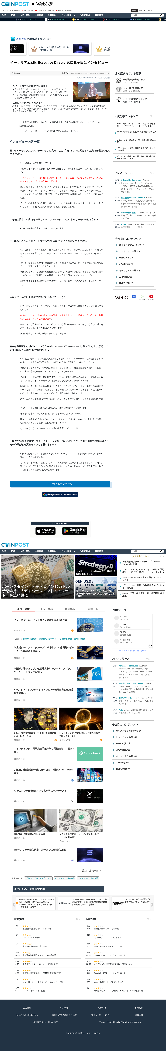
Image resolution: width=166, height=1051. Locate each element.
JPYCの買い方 (126, 264)
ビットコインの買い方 (133, 88)
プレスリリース (68, 15)
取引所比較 (85, 15)
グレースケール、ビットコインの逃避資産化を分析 (41, 620)
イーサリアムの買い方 (129, 270)
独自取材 (65, 73)
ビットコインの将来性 (11, 10)
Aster (123, 224)
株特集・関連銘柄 (65, 10)
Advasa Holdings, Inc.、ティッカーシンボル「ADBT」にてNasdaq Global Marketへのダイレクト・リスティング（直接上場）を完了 (138, 186)
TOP (4, 15)
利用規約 (139, 1008)
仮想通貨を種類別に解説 (134, 79)
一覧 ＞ (160, 556)
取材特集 (52, 15)
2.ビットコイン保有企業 (65, 878)
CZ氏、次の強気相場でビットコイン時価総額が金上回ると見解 (35, 734)
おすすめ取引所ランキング (135, 99)
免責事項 (102, 1008)
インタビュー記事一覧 (60, 483)
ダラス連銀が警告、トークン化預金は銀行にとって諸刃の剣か (80, 835)
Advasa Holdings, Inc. (131, 180)
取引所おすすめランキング (131, 245)
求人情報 (64, 1008)
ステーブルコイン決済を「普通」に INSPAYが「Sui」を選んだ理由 (138, 215)
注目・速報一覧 (90, 870)
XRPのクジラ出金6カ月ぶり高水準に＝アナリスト (40, 790)
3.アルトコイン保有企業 (88, 878)
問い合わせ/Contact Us (27, 1015)
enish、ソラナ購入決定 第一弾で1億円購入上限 (40, 849)
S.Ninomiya (16, 73)
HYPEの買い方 (126, 283)
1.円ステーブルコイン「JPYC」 (38, 878)
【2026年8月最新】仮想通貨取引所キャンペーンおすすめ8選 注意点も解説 (53, 639)
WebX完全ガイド (146, 10)
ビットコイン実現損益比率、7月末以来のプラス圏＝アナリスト (80, 734)
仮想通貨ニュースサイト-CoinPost (88, 1033)
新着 (13, 15)
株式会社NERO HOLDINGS (133, 198)
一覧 (150, 116)
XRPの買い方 (125, 277)
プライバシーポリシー (101, 1015)
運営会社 (139, 1015)
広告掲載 (27, 1008)
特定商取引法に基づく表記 (45, 1022)
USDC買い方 (28, 10)
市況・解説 (25, 15)
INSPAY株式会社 (128, 212)
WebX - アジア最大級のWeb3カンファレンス (120, 1022)
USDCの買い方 (126, 258)
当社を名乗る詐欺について (64, 1015)
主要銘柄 (39, 15)
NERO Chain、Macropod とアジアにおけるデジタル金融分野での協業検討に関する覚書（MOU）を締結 (89, 902)
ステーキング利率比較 (45, 10)
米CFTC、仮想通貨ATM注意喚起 (29, 834)
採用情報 (99, 15)
